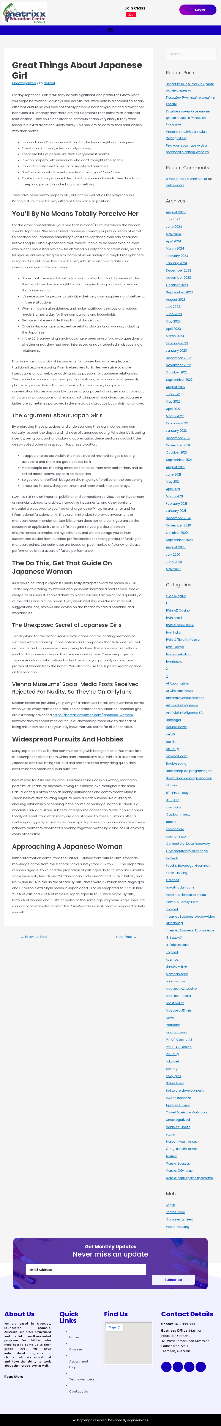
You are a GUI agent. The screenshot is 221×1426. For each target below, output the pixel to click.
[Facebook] (166, 1367)
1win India (173, 632)
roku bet (172, 1061)
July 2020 (173, 554)
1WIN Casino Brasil (180, 625)
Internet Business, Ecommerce (190, 930)
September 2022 (179, 379)
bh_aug (172, 749)
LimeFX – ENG (176, 966)
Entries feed (175, 1212)
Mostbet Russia (178, 995)
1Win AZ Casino (178, 610)
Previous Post (34, 936)
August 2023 (176, 299)
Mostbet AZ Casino (181, 988)
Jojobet (172, 952)
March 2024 (175, 248)
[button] (13, 1377)
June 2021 (173, 474)
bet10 (170, 734)
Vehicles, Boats (178, 1127)
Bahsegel (173, 720)
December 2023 (178, 270)
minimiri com (176, 981)
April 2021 (173, 489)
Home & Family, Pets (182, 902)
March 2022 (175, 416)
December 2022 (178, 358)
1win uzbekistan (178, 654)
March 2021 (174, 496)
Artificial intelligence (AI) (185, 712)
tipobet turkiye (178, 1105)
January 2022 (176, 430)
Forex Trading (176, 872)
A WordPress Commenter (186, 178)
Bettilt (171, 741)
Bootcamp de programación (189, 778)
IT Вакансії (174, 937)
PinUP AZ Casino (179, 1047)
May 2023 (173, 321)
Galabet (172, 880)
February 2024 (177, 255)
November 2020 (178, 525)
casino (171, 821)
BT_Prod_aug (177, 792)
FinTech (172, 858)
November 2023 (178, 277)
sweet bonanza (178, 1098)
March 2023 (175, 336)
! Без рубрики (176, 596)
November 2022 (178, 365)
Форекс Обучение (179, 1170)
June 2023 (174, 314)
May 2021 (173, 481)
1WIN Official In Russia (183, 639)
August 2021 (175, 467)
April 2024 (173, 241)
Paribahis (173, 1025)
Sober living (175, 1083)
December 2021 (178, 438)
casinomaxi (175, 829)
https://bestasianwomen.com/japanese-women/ (93, 715)
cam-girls (173, 807)
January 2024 (176, 263)
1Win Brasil (174, 617)
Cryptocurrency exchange (187, 851)
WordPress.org (177, 1226)
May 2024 (173, 234)
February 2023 (177, 343)
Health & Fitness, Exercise (186, 894)
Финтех (171, 1156)
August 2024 (176, 212)
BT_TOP (172, 800)
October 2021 (176, 452)
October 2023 (177, 285)
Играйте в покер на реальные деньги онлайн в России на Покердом (188, 117)
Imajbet (172, 909)
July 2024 (173, 219)
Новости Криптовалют (182, 1141)
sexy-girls (173, 1076)
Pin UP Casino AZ (179, 1039)
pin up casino (176, 1032)
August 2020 (176, 547)
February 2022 (177, 423)
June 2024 (174, 226)
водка (170, 1134)
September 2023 (179, 292)
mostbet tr (175, 1003)
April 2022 (173, 408)
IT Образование (177, 944)
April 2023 (173, 328)
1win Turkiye (175, 647)
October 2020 (177, 532)
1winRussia (174, 661)
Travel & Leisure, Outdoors (187, 1112)
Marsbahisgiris (177, 974)
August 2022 (175, 387)
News (170, 1017)
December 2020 (178, 518)
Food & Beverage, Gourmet (188, 865)
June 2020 (174, 562)
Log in (170, 1205)
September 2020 (179, 540)
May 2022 (173, 401)
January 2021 (176, 510)
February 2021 (176, 503)
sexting (172, 1068)
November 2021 (178, 445)
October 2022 (177, 372)
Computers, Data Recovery (188, 843)
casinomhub (176, 836)
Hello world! (175, 185)
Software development (185, 1090)
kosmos (172, 959)
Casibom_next (178, 814)
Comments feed (179, 1219)
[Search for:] (191, 54)
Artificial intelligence (182, 705)
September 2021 (179, 459)
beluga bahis (176, 727)
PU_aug (172, 1054)
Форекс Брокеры (178, 1163)
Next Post (126, 936)
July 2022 (173, 394)
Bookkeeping (176, 763)
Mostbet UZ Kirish (180, 1010)
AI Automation (177, 683)
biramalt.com (177, 756)
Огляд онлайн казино (181, 1148)
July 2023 (173, 306)
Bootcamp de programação (189, 770)
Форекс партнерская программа (189, 1178)
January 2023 (176, 350)
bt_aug (172, 785)
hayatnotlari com (180, 887)
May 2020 (173, 569)
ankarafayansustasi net (185, 698)
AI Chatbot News (179, 690)
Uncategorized (24, 83)
